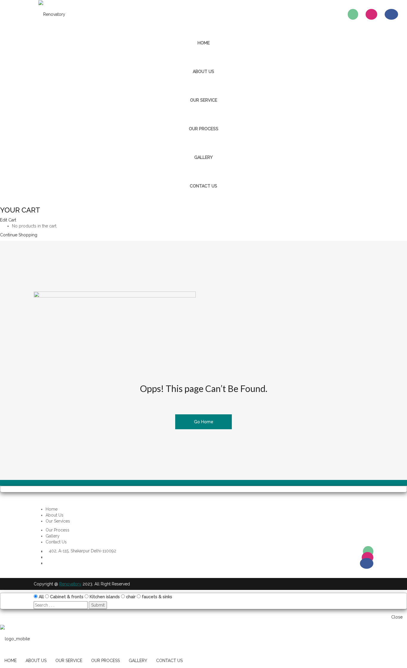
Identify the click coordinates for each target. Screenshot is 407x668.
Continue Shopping (18, 235)
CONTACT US (203, 186)
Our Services (58, 521)
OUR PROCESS (203, 128)
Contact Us (56, 542)
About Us (54, 515)
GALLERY (203, 157)
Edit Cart (8, 220)
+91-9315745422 (63, 556)
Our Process (57, 530)
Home (52, 509)
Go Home (203, 421)
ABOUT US (203, 71)
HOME (204, 43)
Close (397, 617)
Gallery (53, 536)
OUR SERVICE (203, 100)
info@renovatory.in (67, 562)
